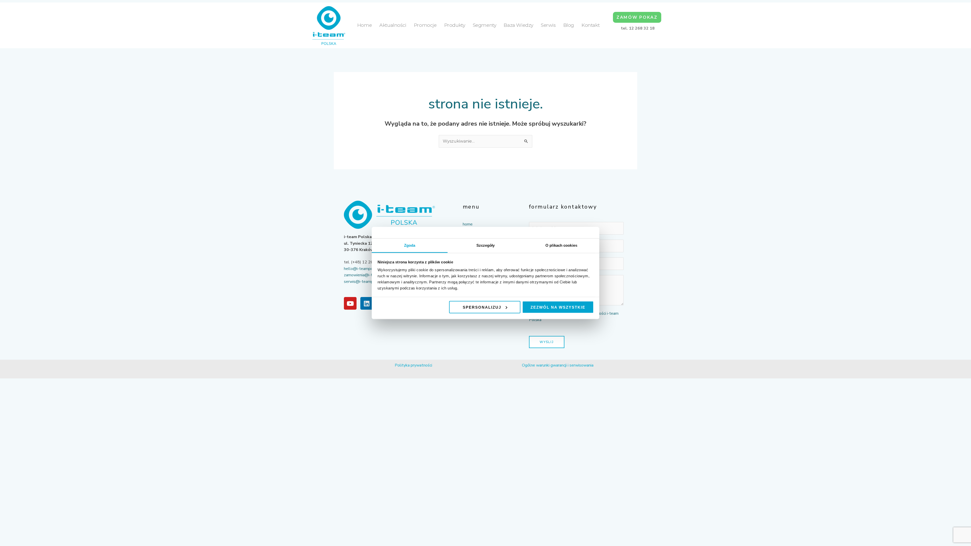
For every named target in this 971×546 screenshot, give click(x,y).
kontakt (591, 25)
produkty (454, 25)
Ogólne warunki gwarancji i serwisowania (557, 365)
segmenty (484, 25)
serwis (548, 25)
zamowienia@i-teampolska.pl (370, 275)
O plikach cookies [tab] (561, 245)
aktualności (392, 25)
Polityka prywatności (413, 365)
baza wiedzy (518, 25)
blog (568, 25)
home (364, 25)
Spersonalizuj (482, 307)
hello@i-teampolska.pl (364, 268)
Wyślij (547, 342)
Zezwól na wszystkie (558, 307)
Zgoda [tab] (409, 245)
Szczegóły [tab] (485, 245)
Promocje (425, 25)
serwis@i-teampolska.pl (365, 281)
